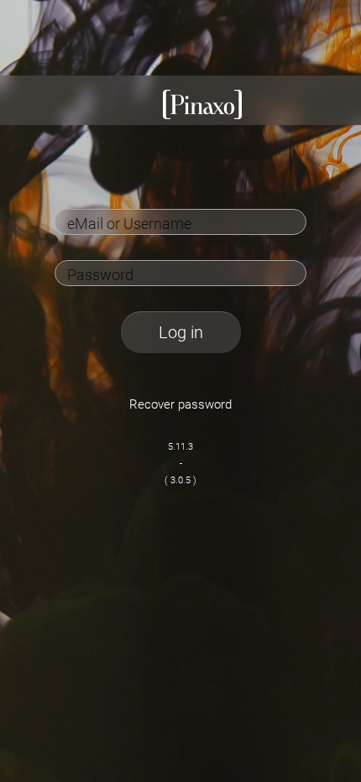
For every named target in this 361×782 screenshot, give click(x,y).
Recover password (180, 403)
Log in (181, 332)
